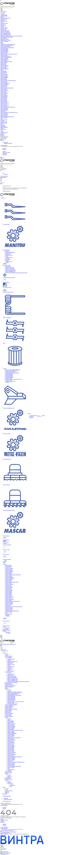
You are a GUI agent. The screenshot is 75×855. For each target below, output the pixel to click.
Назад (7, 653)
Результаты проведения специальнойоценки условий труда (8, 832)
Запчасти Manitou (11, 659)
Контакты (2, 822)
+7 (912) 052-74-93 (4, 136)
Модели (9, 782)
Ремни (9, 775)
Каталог (6, 654)
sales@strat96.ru (4, 145)
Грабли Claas (12, 785)
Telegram (4, 148)
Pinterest (4, 149)
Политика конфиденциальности (8, 830)
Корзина (2, 182)
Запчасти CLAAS (11, 674)
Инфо (6, 789)
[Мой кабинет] (1, 637)
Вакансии (2, 821)
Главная (2, 818)
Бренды (9, 719)
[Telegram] (3, 172)
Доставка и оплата (4, 819)
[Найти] (1, 9)
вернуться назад (3, 817)
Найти (2, 846)
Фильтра (9, 690)
